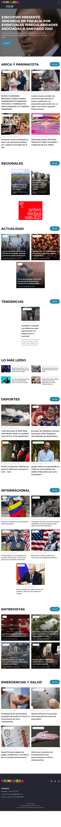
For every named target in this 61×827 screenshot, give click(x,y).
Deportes (35, 406)
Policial (20, 264)
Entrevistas (36, 616)
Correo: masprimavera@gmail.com (11, 794)
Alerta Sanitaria (37, 236)
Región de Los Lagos (38, 171)
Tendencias (35, 531)
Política (5, 236)
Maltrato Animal (27, 309)
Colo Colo (5, 442)
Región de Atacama (18, 171)
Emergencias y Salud (8, 689)
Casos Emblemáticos (38, 442)
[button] (30, 55)
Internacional (36, 497)
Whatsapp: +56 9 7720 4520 (9, 791)
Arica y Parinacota (7, 72)
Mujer (4, 616)
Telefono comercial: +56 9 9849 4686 (12, 797)
